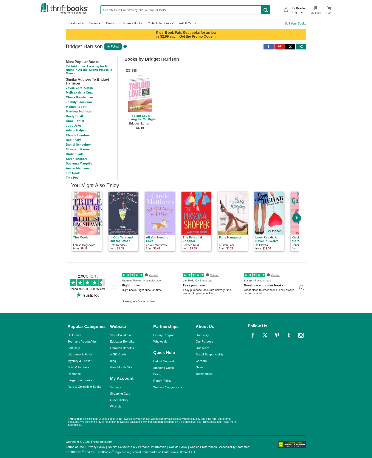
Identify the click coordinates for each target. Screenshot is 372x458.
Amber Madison (77, 168)
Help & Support (163, 361)
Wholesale (160, 341)
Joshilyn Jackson (79, 102)
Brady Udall (74, 116)
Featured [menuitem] (75, 23)
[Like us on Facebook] (253, 335)
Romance (74, 373)
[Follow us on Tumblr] (289, 335)
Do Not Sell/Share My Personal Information (137, 447)
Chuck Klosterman (79, 97)
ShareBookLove (121, 335)
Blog (113, 361)
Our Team (202, 348)
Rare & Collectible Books (84, 386)
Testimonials (204, 373)
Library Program (164, 335)
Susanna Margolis (79, 163)
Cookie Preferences (203, 447)
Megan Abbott (76, 106)
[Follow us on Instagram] (301, 335)
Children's (74, 335)
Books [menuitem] (93, 23)
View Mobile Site (121, 367)
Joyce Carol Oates (79, 87)
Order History (119, 400)
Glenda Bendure (78, 135)
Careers (201, 361)
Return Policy (162, 380)
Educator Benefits (122, 341)
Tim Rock (73, 173)
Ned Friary (73, 139)
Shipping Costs (163, 367)
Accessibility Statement (234, 447)
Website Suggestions (167, 387)
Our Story (202, 335)
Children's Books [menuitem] (130, 23)
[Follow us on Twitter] (265, 335)
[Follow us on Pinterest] (277, 335)
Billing (157, 374)
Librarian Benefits (122, 348)
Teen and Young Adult (82, 341)
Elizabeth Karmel (78, 149)
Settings (115, 387)
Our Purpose (204, 341)
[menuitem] (298, 9)
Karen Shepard (77, 158)
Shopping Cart (120, 393)
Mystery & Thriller (79, 361)
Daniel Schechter (78, 144)
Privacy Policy (96, 447)
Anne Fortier (75, 121)
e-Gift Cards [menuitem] (187, 23)
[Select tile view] (133, 71)
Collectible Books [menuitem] (159, 23)
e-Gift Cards (118, 354)
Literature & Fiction (80, 354)
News (199, 367)
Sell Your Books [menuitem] (295, 23)
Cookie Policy (178, 447)
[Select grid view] (127, 71)
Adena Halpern (77, 130)
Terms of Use (75, 447)
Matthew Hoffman (79, 111)
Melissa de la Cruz (79, 92)
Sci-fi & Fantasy (78, 367)
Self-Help (74, 348)
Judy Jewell (74, 125)
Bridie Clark (74, 154)
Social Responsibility (209, 354)
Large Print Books (80, 380)
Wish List (116, 406)
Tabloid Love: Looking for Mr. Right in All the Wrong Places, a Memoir (89, 70)
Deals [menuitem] (110, 23)
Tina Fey (72, 177)
